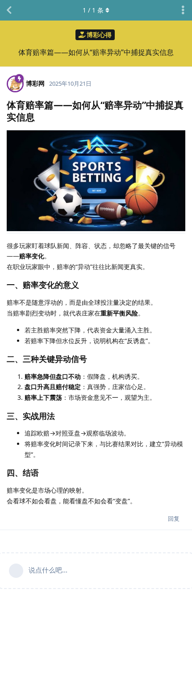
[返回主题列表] (9, 10)
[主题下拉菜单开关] (183, 10)
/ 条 (93, 10)
